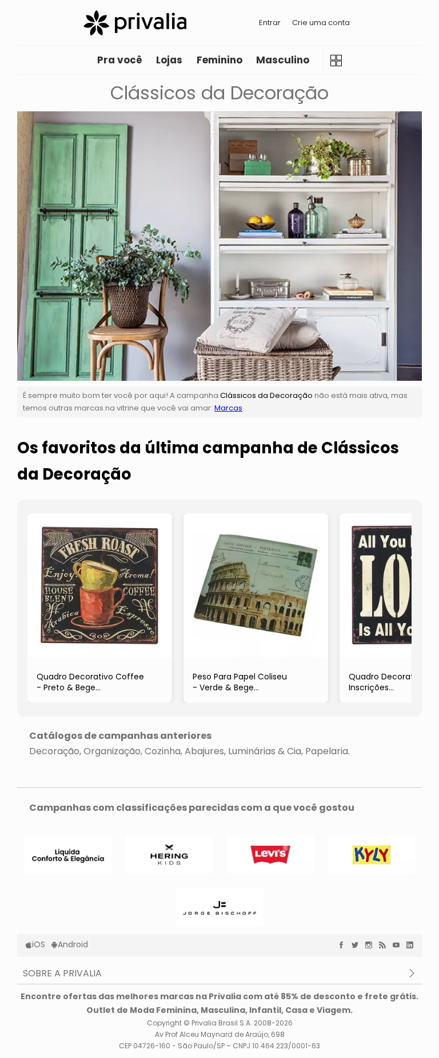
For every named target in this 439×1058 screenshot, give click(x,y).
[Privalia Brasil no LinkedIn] (413, 945)
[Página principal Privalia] (134, 23)
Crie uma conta (321, 22)
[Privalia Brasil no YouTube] (399, 945)
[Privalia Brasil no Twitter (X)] (358, 945)
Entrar (270, 22)
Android (73, 944)
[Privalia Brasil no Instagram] (371, 945)
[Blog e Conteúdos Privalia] (385, 945)
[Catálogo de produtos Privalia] (336, 60)
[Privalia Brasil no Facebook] (344, 945)
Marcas (228, 408)
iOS (38, 944)
